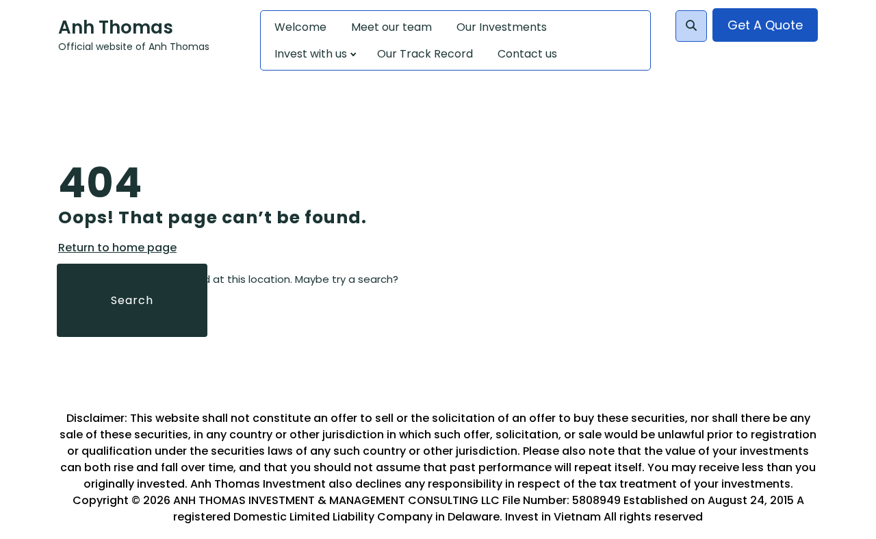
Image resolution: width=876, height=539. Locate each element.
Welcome (300, 27)
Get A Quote (765, 25)
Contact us (527, 54)
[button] (691, 26)
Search (132, 300)
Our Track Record (425, 54)
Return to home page (117, 248)
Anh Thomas (115, 27)
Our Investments (501, 27)
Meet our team (391, 27)
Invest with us (310, 54)
